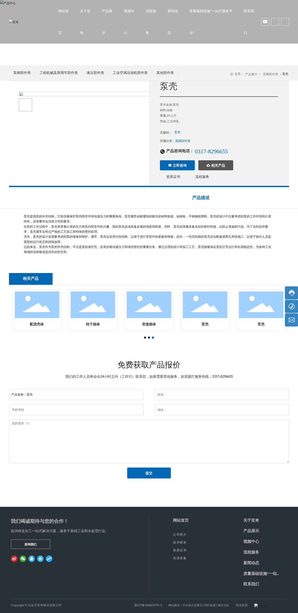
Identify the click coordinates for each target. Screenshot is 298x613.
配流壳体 (37, 324)
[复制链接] (49, 558)
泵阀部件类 (22, 73)
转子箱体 (93, 324)
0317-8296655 (211, 151)
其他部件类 (165, 73)
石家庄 (198, 605)
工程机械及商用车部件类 (58, 73)
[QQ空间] (40, 558)
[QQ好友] (31, 558)
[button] (145, 337)
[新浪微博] (14, 558)
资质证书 (173, 177)
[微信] (23, 558)
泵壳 (177, 132)
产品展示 (251, 74)
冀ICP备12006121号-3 (148, 605)
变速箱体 (149, 324)
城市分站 (223, 605)
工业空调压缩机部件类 (130, 73)
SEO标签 (210, 605)
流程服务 (202, 177)
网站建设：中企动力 (181, 605)
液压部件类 (95, 73)
